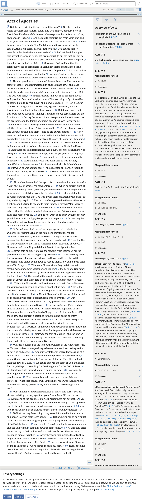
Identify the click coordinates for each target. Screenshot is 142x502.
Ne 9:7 (103, 129)
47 (8, 370)
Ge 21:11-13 (131, 327)
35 (29, 265)
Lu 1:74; (112, 415)
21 (8, 167)
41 (57, 312)
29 (65, 218)
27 (58, 207)
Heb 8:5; (100, 424)
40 (47, 305)
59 (49, 442)
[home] (4, 4)
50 (38, 384)
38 (69, 286)
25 (58, 193)
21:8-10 (98, 314)
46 (34, 362)
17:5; (97, 129)
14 (8, 124)
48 (65, 370)
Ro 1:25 (136, 431)
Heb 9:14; (111, 418)
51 (11, 391)
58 (38, 434)
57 (65, 427)
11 (67, 102)
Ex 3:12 (108, 399)
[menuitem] (4, 4)
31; (133, 126)
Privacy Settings (106, 489)
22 (49, 171)
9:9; (106, 424)
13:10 (116, 424)
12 (56, 110)
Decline (19, 496)
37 (11, 283)
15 (58, 128)
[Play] (2, 14)
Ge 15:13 (129, 263)
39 (68, 297)
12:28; (119, 418)
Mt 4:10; (104, 415)
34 (59, 254)
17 (11, 142)
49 (24, 377)
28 (35, 214)
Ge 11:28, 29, (125, 126)
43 (31, 333)
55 (51, 416)
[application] (71, 14)
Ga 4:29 (132, 317)
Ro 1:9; (129, 415)
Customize (32, 496)
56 (32, 424)
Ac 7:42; (128, 431)
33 (8, 250)
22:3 (133, 418)
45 (32, 351)
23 (11, 182)
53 (77, 406)
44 (11, 344)
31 (8, 236)
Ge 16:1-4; (136, 311)
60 (66, 445)
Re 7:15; (127, 418)
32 (69, 240)
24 (57, 185)
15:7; (138, 126)
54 (11, 413)
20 (22, 160)
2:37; (119, 415)
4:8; (124, 415)
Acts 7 (6, 9)
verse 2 (98, 190)
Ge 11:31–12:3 (129, 129)
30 (11, 229)
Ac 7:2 (118, 113)
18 (8, 149)
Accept (7, 496)
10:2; (110, 424)
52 (8, 398)
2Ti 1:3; (102, 418)
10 (30, 95)
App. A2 (125, 224)
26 (31, 200)
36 (25, 276)
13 (21, 117)
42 (53, 319)
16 (75, 131)
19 (19, 153)
